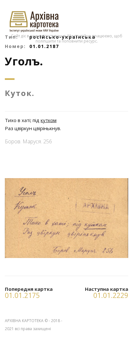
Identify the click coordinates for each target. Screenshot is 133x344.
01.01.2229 (110, 295)
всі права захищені (33, 328)
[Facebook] (123, 319)
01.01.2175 (22, 295)
